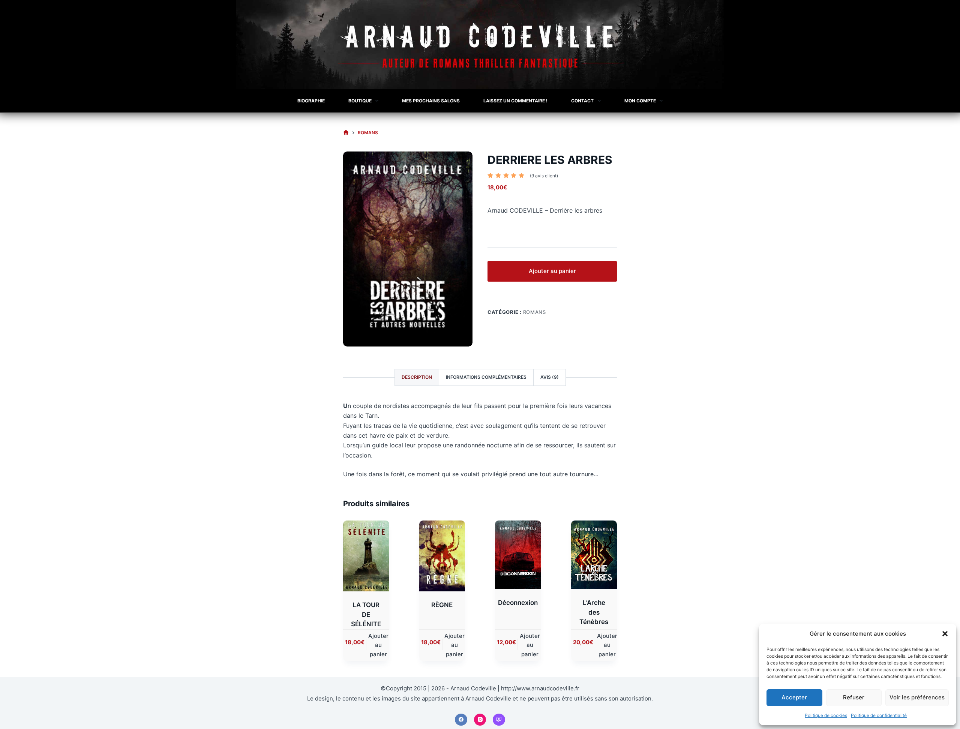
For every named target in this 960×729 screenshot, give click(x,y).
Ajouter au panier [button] (378, 645)
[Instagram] (480, 720)
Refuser (853, 697)
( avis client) (544, 175)
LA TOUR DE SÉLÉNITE (366, 614)
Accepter (794, 697)
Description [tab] (417, 377)
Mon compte (640, 101)
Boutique (360, 101)
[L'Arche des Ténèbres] (594, 555)
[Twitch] (499, 720)
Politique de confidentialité (879, 715)
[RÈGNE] (442, 556)
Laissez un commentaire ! (515, 101)
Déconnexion (518, 602)
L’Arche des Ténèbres (593, 612)
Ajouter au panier (552, 270)
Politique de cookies (826, 715)
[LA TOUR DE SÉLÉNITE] (366, 556)
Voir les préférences (917, 697)
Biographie (311, 101)
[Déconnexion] (518, 555)
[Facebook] (461, 720)
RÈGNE (442, 605)
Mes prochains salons (431, 101)
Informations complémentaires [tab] (486, 377)
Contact (582, 101)
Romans (534, 312)
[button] (945, 634)
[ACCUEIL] (346, 132)
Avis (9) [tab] (549, 377)
